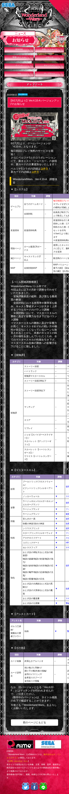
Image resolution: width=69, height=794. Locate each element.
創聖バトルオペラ (49, 49)
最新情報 (19, 49)
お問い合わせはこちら (18, 761)
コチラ (44, 168)
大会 (19, 73)
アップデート (49, 73)
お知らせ (49, 57)
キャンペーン (49, 65)
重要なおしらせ (19, 57)
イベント (19, 65)
